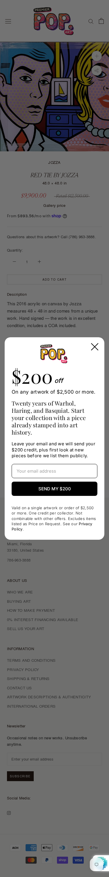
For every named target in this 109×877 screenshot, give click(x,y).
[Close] (95, 347)
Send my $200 (54, 489)
